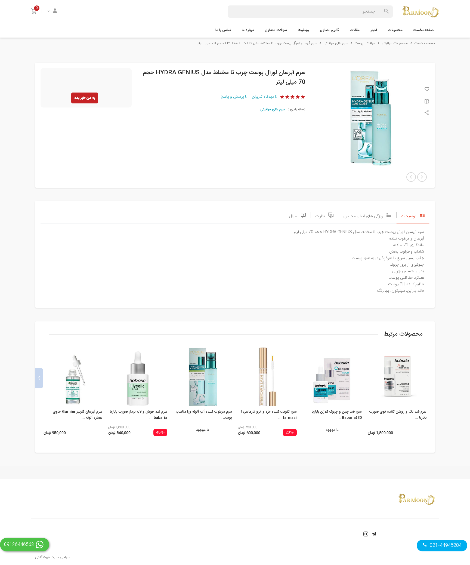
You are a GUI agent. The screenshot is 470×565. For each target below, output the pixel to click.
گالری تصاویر (329, 30)
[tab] (412, 214)
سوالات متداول (276, 30)
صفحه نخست (423, 30)
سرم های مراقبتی (272, 109)
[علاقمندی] (426, 89)
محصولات (395, 30)
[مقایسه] (426, 101)
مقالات (355, 30)
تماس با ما (223, 30)
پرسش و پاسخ (234, 97)
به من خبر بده (84, 98)
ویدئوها (303, 30)
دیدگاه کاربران (264, 97)
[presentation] (431, 378)
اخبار (373, 30)
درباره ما (248, 30)
